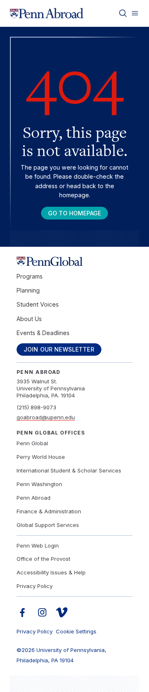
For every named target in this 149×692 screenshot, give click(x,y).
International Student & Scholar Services (69, 470)
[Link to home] (47, 13)
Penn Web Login (38, 545)
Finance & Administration (49, 511)
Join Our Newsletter (59, 349)
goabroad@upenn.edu (46, 417)
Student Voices (38, 304)
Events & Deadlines (43, 332)
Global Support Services (48, 525)
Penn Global (32, 443)
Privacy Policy (35, 586)
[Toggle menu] (135, 13)
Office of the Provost (43, 558)
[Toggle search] (122, 13)
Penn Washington (39, 484)
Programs (30, 276)
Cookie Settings (76, 631)
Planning (28, 290)
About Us (29, 318)
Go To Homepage (74, 213)
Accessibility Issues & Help (51, 572)
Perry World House (41, 456)
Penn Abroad (33, 497)
